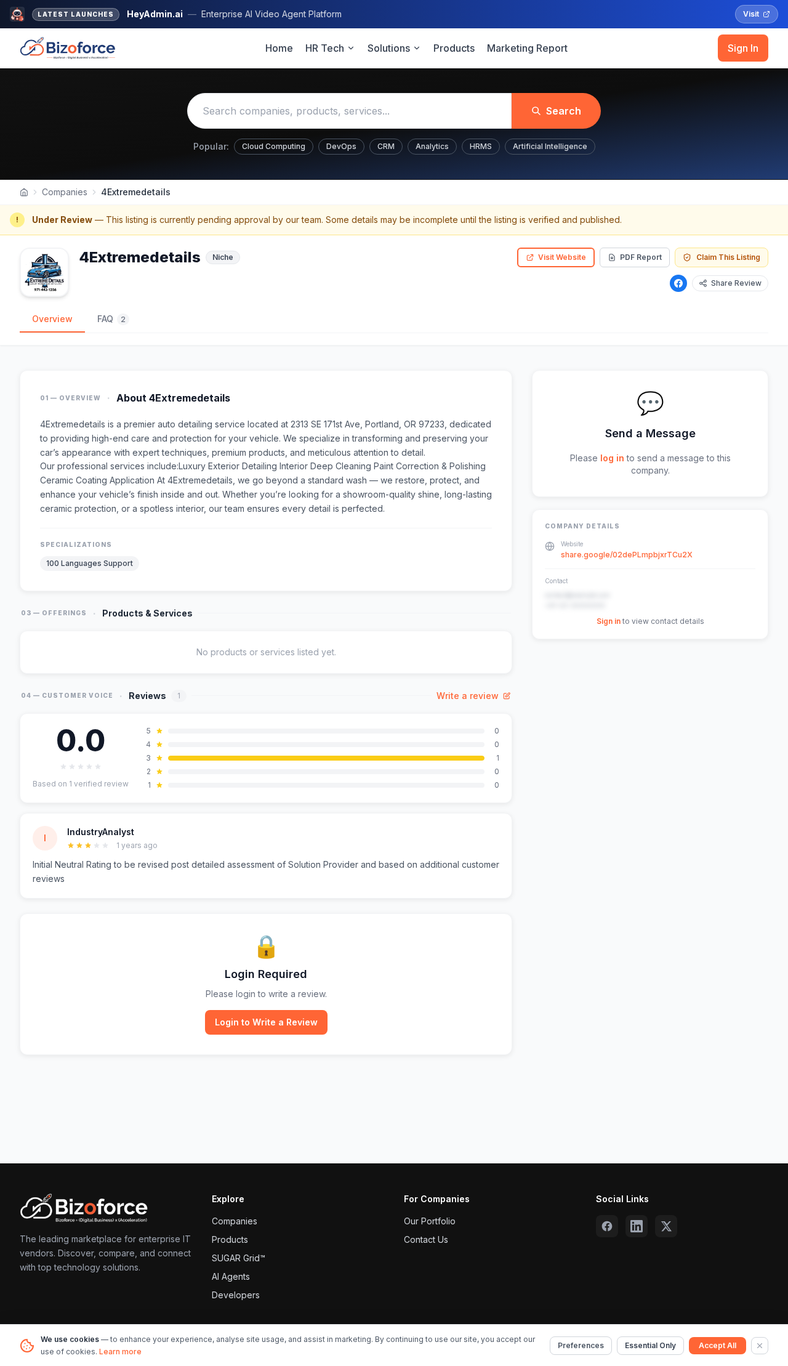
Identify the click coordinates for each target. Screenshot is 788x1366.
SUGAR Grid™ (238, 1258)
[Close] (759, 1345)
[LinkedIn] (636, 1226)
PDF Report (641, 257)
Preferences (581, 1345)
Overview (52, 318)
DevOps (341, 146)
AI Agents (231, 1276)
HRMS (481, 146)
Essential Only (650, 1345)
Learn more (120, 1351)
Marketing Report (527, 48)
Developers (236, 1295)
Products (454, 48)
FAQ (111, 318)
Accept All (717, 1345)
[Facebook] (678, 283)
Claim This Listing (728, 257)
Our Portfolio (430, 1221)
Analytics (432, 146)
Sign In (743, 48)
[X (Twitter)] (666, 1226)
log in (612, 458)
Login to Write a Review (266, 1022)
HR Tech (324, 48)
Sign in (609, 621)
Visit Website (562, 257)
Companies (64, 192)
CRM (386, 146)
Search (563, 111)
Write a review (467, 695)
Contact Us (426, 1239)
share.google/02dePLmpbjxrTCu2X (627, 555)
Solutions (389, 48)
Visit (751, 13)
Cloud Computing (273, 146)
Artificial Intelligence (550, 146)
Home (279, 48)
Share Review (736, 283)
